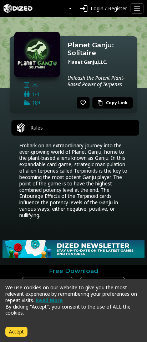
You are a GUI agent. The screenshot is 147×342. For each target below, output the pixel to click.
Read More (49, 300)
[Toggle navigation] (137, 8)
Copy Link (112, 103)
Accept (16, 331)
